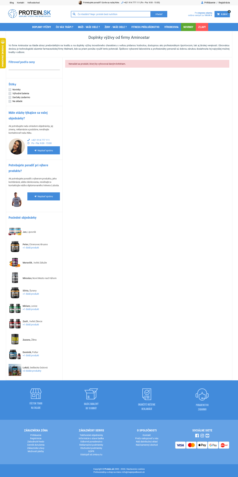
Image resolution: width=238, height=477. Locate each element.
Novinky (188, 27)
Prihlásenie (209, 2)
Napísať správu (45, 150)
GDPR (91, 451)
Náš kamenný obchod (147, 444)
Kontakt (20, 2)
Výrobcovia (171, 27)
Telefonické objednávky (91, 435)
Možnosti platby (36, 451)
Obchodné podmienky (91, 448)
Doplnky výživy (41, 27)
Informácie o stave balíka (91, 438)
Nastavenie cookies (136, 468)
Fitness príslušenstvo (145, 27)
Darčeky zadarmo (21, 97)
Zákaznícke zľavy (35, 448)
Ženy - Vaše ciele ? (116, 27)
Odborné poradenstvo (91, 441)
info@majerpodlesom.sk (133, 472)
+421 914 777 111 (132, 2)
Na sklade (17, 101)
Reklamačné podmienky (91, 444)
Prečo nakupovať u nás (146, 438)
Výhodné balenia (20, 93)
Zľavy (202, 27)
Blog (12, 2)
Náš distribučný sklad (147, 441)
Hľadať (158, 14)
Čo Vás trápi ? (64, 27)
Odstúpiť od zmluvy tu (91, 454)
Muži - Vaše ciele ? (89, 27)
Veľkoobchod (33, 2)
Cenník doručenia (36, 444)
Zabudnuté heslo (35, 441)
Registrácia (224, 2)
